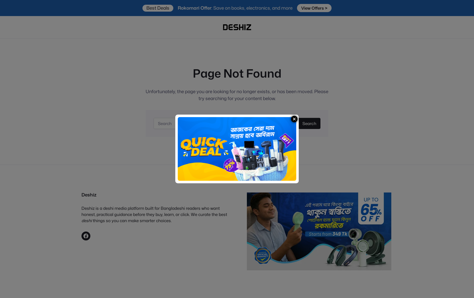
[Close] (294, 119)
